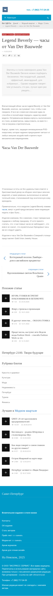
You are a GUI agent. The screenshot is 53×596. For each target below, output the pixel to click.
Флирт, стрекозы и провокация (26, 309)
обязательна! (39, 574)
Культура (6, 377)
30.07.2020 (27, 473)
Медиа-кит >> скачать (12, 540)
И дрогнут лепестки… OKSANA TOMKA (31, 320)
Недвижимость (8, 387)
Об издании (7, 525)
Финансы (6, 402)
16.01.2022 (25, 312)
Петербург (6, 392)
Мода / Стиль (43, 23)
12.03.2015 (27, 461)
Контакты (6, 520)
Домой (15, 23)
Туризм (5, 397)
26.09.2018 (27, 451)
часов (4, 209)
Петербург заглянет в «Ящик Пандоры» (30, 470)
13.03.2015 (8, 51)
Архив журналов (9, 545)
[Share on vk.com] (18, 55)
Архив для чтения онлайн (13, 550)
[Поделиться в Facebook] (14, 55)
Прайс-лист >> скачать (12, 535)
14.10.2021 (25, 341)
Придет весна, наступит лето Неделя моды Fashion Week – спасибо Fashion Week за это (30, 335)
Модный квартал (28, 23)
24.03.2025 (25, 302)
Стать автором (8, 530)
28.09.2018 (28, 425)
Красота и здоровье (10, 372)
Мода (4, 382)
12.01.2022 (25, 324)
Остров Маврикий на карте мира (27, 458)
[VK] (5, 9)
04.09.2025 (27, 438)
